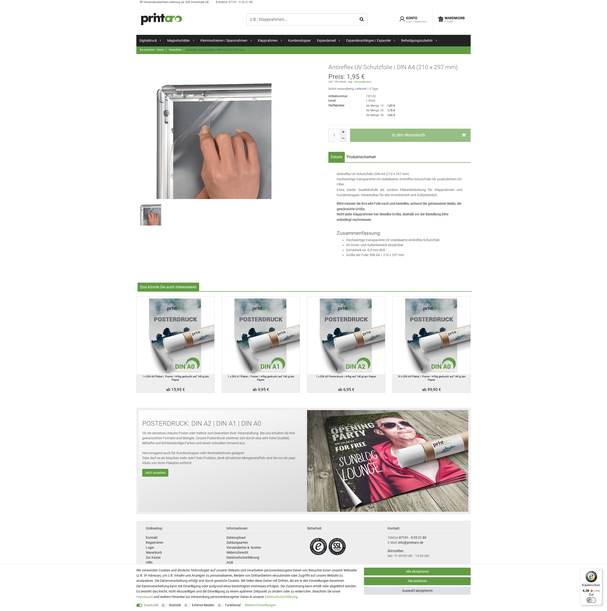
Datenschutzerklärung (242, 557)
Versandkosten (362, 81)
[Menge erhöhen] (343, 132)
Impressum (144, 597)
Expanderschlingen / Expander (368, 40)
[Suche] (361, 19)
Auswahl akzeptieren (417, 591)
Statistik (175, 605)
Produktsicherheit (361, 157)
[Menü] (599, 571)
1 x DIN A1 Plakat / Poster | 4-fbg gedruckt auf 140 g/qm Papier (261, 378)
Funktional (233, 605)
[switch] (591, 600)
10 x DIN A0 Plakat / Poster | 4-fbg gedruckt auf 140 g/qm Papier (432, 378)
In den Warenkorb (408, 135)
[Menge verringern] (343, 138)
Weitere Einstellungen (260, 605)
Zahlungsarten (237, 542)
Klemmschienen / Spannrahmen (223, 40)
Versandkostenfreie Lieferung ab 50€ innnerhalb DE (176, 2)
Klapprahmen (268, 40)
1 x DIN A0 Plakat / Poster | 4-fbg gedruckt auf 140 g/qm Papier (175, 378)
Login (150, 547)
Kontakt (152, 537)
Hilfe (149, 562)
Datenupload (235, 537)
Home (160, 49)
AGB (229, 562)
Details (336, 157)
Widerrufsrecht (237, 552)
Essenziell (151, 605)
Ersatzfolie (175, 49)
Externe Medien (203, 605)
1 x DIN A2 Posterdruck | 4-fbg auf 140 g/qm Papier (346, 376)
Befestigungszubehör (417, 40)
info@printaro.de (410, 542)
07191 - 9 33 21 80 (235, 2)
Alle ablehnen (417, 581)
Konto (411, 18)
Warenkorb (154, 552)
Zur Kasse (153, 557)
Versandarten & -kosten (243, 547)
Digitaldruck (148, 40)
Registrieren (154, 542)
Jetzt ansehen (155, 473)
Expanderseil (326, 40)
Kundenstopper (299, 40)
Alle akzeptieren (417, 571)
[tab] (336, 157)
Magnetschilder (178, 40)
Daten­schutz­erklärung (281, 597)
